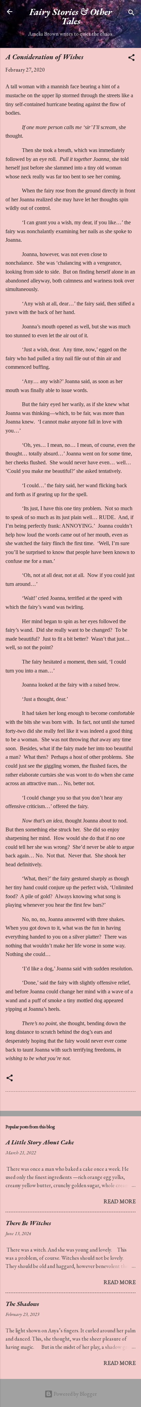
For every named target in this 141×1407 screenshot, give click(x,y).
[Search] (131, 13)
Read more (120, 1201)
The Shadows (22, 1304)
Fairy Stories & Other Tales (70, 16)
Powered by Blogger (75, 1393)
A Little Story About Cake (39, 1142)
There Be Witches (28, 1223)
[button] (131, 58)
